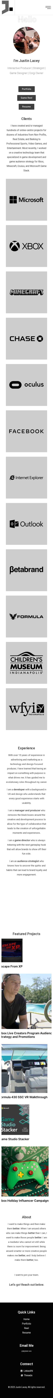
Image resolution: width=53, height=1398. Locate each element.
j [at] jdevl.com (26, 1351)
